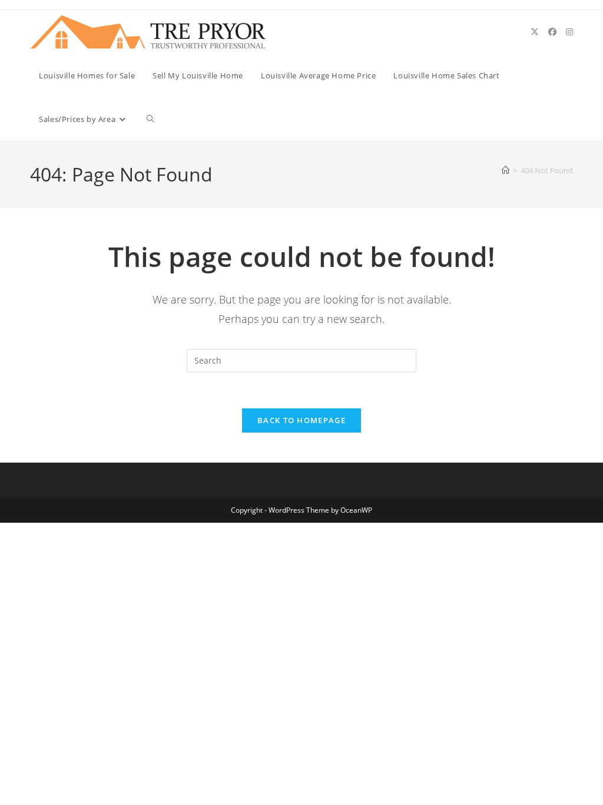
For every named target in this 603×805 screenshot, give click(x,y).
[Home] (505, 170)
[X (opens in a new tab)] (535, 32)
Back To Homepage (301, 420)
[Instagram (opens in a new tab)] (569, 32)
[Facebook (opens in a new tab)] (552, 32)
